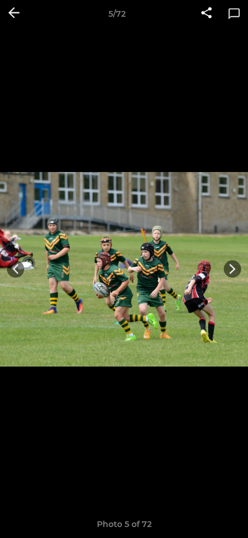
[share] (206, 14)
